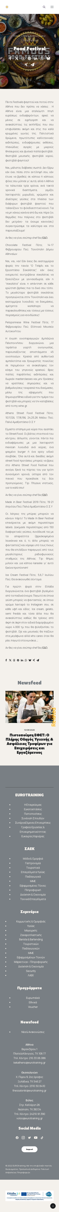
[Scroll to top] (53, 1205)
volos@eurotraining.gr (29, 1118)
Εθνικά (33, 1002)
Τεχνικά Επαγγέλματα (33, 899)
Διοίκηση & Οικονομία (33, 894)
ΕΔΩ (45, 237)
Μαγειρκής (31, 930)
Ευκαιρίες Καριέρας (32, 836)
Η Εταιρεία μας (33, 804)
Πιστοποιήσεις (33, 813)
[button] (52, 7)
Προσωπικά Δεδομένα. (30, 1169)
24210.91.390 (37, 1114)
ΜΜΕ (33, 881)
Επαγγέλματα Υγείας (33, 872)
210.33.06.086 (37, 1058)
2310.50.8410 (37, 1086)
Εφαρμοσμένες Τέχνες (33, 885)
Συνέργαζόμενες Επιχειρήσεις (33, 822)
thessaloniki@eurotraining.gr (29, 1090)
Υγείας (31, 926)
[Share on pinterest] (29, 58)
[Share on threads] (23, 59)
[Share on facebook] (10, 58)
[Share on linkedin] (36, 58)
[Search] (43, 7)
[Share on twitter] (17, 58)
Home (16, 36)
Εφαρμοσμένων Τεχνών (31, 957)
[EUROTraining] (28, 6)
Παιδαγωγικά (33, 876)
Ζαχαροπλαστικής (31, 935)
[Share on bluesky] (48, 58)
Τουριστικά (33, 867)
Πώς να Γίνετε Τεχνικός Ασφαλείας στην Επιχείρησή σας (30, 739)
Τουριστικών (31, 944)
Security (31, 971)
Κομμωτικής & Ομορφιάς (31, 921)
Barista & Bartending (31, 939)
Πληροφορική (33, 890)
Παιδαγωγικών (31, 948)
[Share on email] (32, 65)
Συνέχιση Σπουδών (32, 818)
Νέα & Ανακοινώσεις (34, 36)
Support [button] (29, 1149)
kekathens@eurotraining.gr (30, 1062)
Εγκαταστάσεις (33, 809)
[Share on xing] (26, 65)
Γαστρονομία (33, 863)
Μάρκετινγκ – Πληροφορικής (31, 962)
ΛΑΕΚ (31, 975)
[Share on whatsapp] (42, 58)
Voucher (33, 1007)
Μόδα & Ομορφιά (33, 858)
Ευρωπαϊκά (33, 998)
